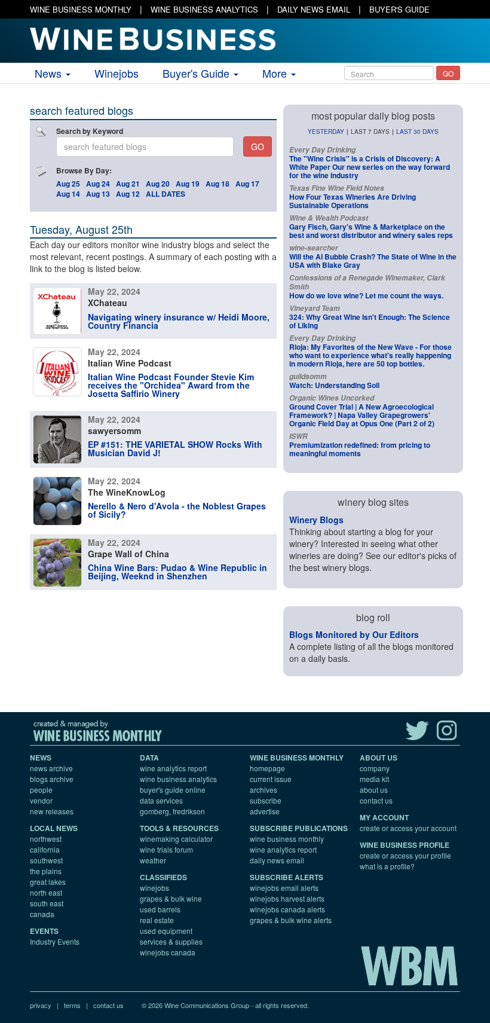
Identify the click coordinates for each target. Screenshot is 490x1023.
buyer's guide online (173, 789)
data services (161, 800)
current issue (271, 779)
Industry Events (54, 941)
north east (46, 892)
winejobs (154, 887)
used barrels (160, 909)
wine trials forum (166, 849)
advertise (265, 811)
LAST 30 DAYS (417, 131)
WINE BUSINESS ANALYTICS (204, 9)
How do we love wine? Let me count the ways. (366, 295)
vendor (41, 800)
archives (263, 789)
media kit (374, 779)
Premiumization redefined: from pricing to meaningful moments (359, 449)
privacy (40, 1005)
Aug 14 (68, 193)
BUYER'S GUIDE (399, 9)
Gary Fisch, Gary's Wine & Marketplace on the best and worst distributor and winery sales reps (371, 230)
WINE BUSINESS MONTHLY (80, 9)
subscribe (265, 800)
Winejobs (116, 73)
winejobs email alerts (284, 887)
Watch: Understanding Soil (334, 385)
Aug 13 (98, 193)
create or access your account (408, 828)
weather (153, 860)
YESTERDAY (326, 131)
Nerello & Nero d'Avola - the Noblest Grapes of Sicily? (177, 510)
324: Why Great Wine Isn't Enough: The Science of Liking (369, 321)
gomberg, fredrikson (172, 811)
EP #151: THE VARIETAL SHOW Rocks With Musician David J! (175, 448)
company (375, 768)
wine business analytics (178, 779)
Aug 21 (128, 183)
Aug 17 (247, 183)
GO (448, 73)
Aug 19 (188, 183)
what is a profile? (387, 866)
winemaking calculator (176, 838)
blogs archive (52, 779)
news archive (51, 768)
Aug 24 (98, 183)
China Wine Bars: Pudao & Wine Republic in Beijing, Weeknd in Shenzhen (177, 571)
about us (374, 789)
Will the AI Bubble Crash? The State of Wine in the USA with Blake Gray (373, 260)
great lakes (48, 882)
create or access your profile (405, 855)
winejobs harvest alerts (287, 898)
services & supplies (171, 941)
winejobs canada (167, 952)
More (276, 73)
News (50, 73)
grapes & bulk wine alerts (291, 920)
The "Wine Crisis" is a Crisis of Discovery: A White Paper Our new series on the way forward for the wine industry (369, 167)
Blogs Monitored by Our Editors (354, 634)
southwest (46, 860)
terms (72, 1005)
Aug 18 (217, 183)
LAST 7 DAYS (370, 131)
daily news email (277, 860)
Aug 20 (158, 183)
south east (46, 903)
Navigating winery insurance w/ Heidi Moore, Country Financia (179, 321)
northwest (46, 838)
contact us (376, 800)
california (45, 849)
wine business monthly (287, 838)
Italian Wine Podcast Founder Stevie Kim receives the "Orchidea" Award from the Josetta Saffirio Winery (171, 385)
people (41, 789)
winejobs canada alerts (287, 909)
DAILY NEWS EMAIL (313, 9)
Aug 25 (68, 183)
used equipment (166, 931)
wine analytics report (173, 768)
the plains (46, 871)
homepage (267, 768)
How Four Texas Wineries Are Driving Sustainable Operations (352, 200)
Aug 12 (128, 193)
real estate (157, 920)
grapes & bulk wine (171, 898)
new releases (52, 811)
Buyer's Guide (197, 73)
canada (42, 914)
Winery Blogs (316, 520)
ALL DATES (165, 193)
